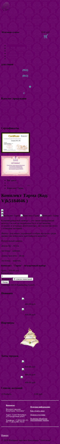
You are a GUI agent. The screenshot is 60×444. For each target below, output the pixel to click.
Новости (11, 56)
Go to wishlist (52, 397)
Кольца (4, 104)
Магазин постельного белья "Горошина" (30, 350)
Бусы (3, 109)
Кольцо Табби (30, 364)
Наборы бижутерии (11, 112)
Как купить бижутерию (18, 53)
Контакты (12, 58)
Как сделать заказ (37, 411)
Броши (4, 120)
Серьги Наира (30, 301)
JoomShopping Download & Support (18, 287)
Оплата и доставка (16, 51)
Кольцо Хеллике (30, 380)
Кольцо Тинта (30, 312)
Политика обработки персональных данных (39, 419)
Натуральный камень (11, 114)
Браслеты (5, 107)
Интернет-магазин (16, 45)
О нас (10, 48)
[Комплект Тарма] (10, 215)
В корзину (53, 37)
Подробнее (30, 306)
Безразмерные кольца (11, 122)
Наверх (4, 435)
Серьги (4, 117)
